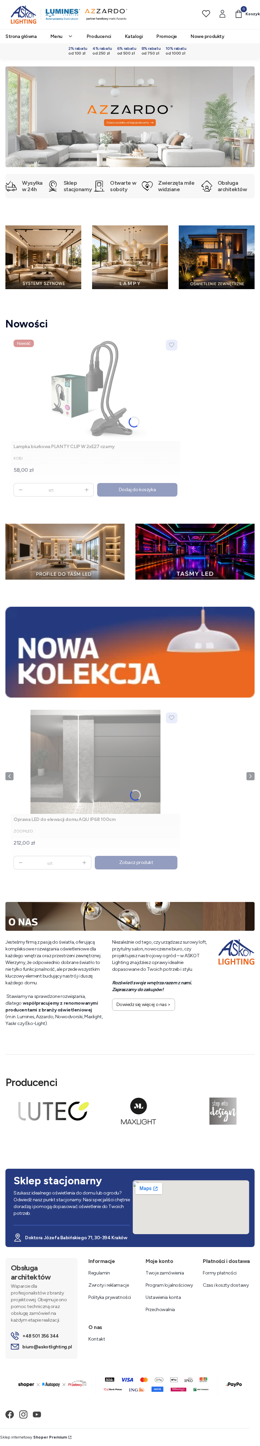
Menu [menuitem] (56, 36)
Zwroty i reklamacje (108, 1285)
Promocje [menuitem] (166, 36)
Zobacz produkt (136, 862)
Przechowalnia (160, 1309)
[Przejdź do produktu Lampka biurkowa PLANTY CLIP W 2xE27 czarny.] (95, 389)
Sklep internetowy (33, 1437)
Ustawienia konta (163, 1297)
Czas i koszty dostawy (225, 1285)
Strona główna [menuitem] (21, 36)
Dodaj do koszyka (137, 490)
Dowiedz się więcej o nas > (143, 1004)
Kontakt (96, 1339)
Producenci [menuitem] (99, 36)
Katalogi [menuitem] (134, 36)
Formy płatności (220, 1273)
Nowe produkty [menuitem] (207, 36)
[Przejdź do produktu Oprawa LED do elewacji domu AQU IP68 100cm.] (95, 762)
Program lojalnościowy (169, 1285)
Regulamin (99, 1273)
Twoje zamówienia (165, 1273)
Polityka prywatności (109, 1297)
